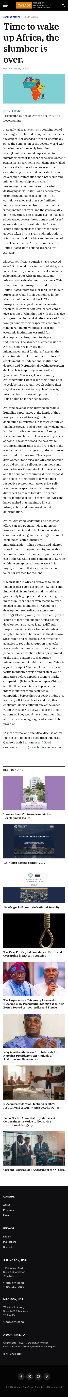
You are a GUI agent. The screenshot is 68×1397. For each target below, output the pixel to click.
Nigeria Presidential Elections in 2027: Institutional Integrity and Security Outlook (32, 1105)
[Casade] (33, 5)
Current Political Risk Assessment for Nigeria (34, 1169)
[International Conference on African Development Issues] (34, 793)
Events (7, 1215)
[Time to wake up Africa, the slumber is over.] (34, 89)
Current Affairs (11, 17)
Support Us (9, 1247)
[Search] (63, 5)
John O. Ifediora (13, 111)
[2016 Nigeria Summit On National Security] (34, 886)
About (6, 1204)
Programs (8, 1210)
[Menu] (5, 5)
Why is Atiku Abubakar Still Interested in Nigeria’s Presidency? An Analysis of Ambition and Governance (30, 1056)
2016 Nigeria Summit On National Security (31, 907)
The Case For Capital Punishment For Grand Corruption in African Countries (32, 953)
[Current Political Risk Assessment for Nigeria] (34, 1148)
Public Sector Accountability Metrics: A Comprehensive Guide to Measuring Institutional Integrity (29, 1121)
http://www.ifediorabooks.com (41, 747)
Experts (7, 1236)
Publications (9, 1241)
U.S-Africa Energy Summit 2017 (24, 862)
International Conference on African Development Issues (27, 816)
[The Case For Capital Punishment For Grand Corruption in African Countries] (34, 930)
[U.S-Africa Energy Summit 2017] (34, 841)
